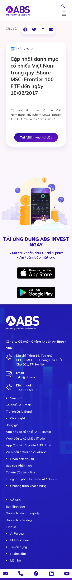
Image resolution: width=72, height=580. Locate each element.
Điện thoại (23, 385)
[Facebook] (36, 573)
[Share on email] (51, 29)
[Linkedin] (51, 573)
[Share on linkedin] (42, 29)
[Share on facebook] (25, 29)
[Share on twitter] (34, 29)
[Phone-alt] (20, 573)
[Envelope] (5, 573)
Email (20, 373)
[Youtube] (66, 573)
